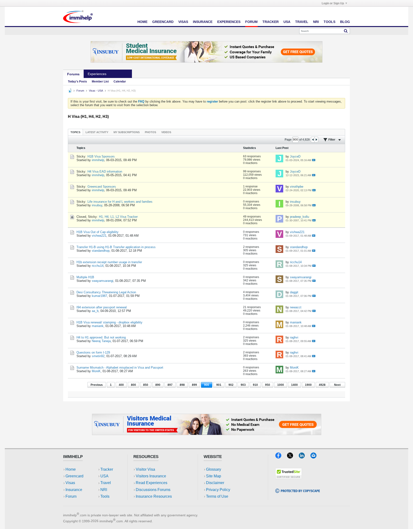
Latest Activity (97, 132)
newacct (295, 307)
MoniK (96, 371)
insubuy (97, 205)
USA (286, 22)
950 (267, 385)
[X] (293, 456)
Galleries (121, 74)
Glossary (213, 469)
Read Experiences (151, 483)
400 (121, 385)
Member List (100, 81)
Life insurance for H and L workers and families (119, 201)
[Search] (346, 30)
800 (133, 385)
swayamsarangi (102, 281)
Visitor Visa (145, 469)
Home (142, 22)
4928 (322, 385)
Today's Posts (77, 81)
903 (243, 385)
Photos (150, 132)
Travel (301, 22)
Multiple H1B (85, 277)
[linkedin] (304, 456)
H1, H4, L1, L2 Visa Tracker (118, 216)
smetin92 (98, 356)
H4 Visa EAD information (104, 171)
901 (218, 385)
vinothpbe (296, 186)
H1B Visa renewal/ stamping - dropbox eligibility (109, 322)
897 (170, 385)
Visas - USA (96, 90)
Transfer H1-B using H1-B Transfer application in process (116, 247)
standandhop (100, 250)
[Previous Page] (313, 139)
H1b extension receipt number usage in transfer (109, 262)
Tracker (270, 22)
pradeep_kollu (299, 216)
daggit (294, 292)
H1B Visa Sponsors (101, 156)
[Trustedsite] (288, 477)
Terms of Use (217, 496)
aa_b (95, 311)
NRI (316, 22)
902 (231, 385)
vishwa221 (99, 235)
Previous (97, 385)
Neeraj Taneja (101, 341)
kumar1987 (99, 296)
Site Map (213, 476)
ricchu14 (97, 265)
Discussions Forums (153, 490)
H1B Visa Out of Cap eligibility (97, 232)
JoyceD (295, 156)
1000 (280, 385)
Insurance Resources (154, 496)
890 (157, 385)
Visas (183, 22)
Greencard (163, 22)
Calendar (120, 81)
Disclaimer (215, 483)
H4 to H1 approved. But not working (101, 337)
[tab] (75, 132)
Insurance (202, 22)
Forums (73, 74)
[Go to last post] (313, 160)
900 (206, 385)
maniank (97, 326)
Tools (329, 22)
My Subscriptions (127, 132)
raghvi (294, 337)
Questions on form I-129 (93, 352)
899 (194, 385)
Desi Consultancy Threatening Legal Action (106, 292)
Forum (251, 22)
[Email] (315, 456)
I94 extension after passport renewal (101, 307)
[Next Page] (316, 139)
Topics (75, 132)
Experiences (228, 22)
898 (182, 385)
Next (337, 385)
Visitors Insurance (151, 476)
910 (255, 385)
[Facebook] (281, 456)
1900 (308, 385)
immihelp (98, 160)
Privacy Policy (218, 490)
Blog (345, 22)
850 (145, 385)
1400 (294, 385)
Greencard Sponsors (101, 186)
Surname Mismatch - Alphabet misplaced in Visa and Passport (119, 367)
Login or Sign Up (333, 3)
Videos (166, 132)
